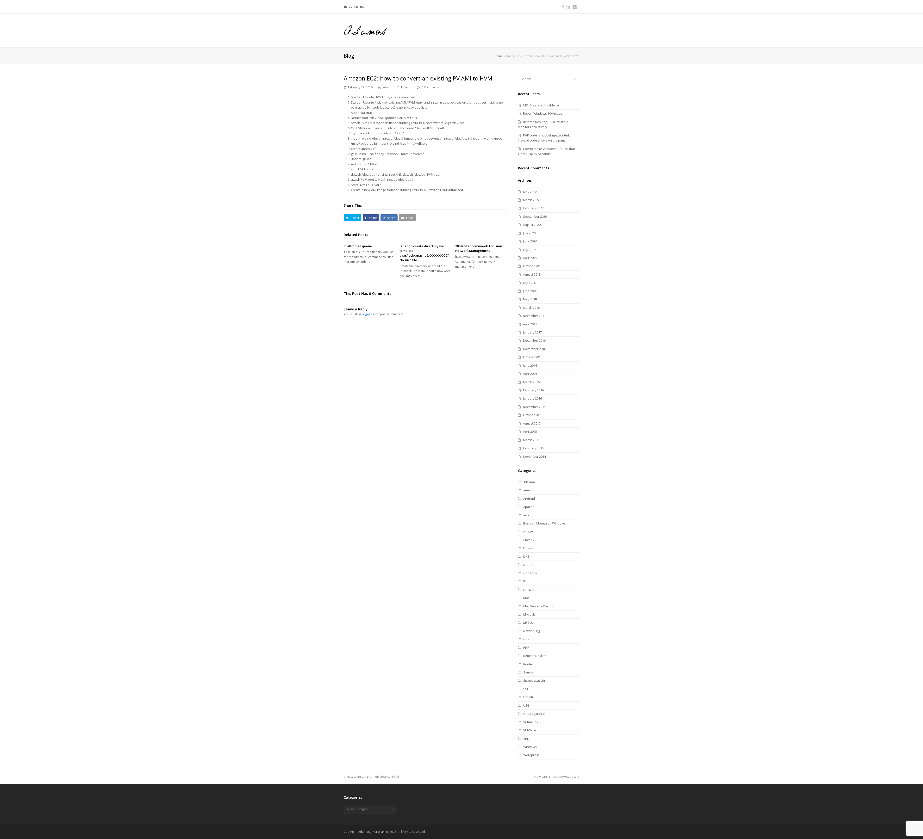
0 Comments (430, 87)
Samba (528, 672)
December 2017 (534, 316)
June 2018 (530, 291)
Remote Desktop (535, 656)
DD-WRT (529, 548)
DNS (526, 556)
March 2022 (531, 200)
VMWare (529, 730)
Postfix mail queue (358, 246)
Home (498, 56)
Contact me (356, 7)
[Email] (575, 7)
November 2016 (534, 349)
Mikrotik (529, 614)
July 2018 (529, 282)
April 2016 (530, 373)
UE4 (526, 705)
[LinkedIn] (568, 7)
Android (529, 498)
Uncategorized (534, 713)
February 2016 (533, 390)
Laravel (528, 589)
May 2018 (530, 299)
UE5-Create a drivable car (541, 105)
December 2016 (534, 340)
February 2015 (533, 448)
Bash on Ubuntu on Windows (544, 523)
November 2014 (534, 456)
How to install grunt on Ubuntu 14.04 (373, 776)
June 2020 (530, 241)
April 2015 (530, 431)
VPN (526, 738)
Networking (531, 631)
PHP (526, 647)
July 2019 (529, 249)
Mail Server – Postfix (538, 606)
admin (386, 87)
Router (528, 664)
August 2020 (532, 224)
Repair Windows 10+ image (542, 113)
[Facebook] (563, 7)
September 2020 (535, 216)
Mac (526, 598)
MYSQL (528, 622)
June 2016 (530, 365)
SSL (526, 689)
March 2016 (531, 382)
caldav (528, 532)
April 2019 (530, 258)
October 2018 (532, 266)
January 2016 (532, 398)
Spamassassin (534, 680)
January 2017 (532, 332)
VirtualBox (530, 722)
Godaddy (530, 573)
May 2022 (530, 192)
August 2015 (532, 423)
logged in (369, 314)
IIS (525, 581)
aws (526, 515)
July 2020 (529, 233)
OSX (526, 639)
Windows (530, 747)
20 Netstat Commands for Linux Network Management (479, 248)
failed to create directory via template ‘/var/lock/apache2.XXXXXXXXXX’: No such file (424, 253)
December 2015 (534, 407)
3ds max (529, 482)
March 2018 (531, 307)
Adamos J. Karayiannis (373, 832)
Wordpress (531, 755)
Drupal (528, 564)
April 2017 (530, 324)
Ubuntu (406, 87)
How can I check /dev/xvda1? (555, 776)
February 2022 (533, 208)
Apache (528, 507)
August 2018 (532, 274)
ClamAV (528, 540)
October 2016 (532, 357)
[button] (352, 217)
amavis (528, 490)
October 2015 (532, 415)
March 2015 (531, 440)
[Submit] (575, 79)
